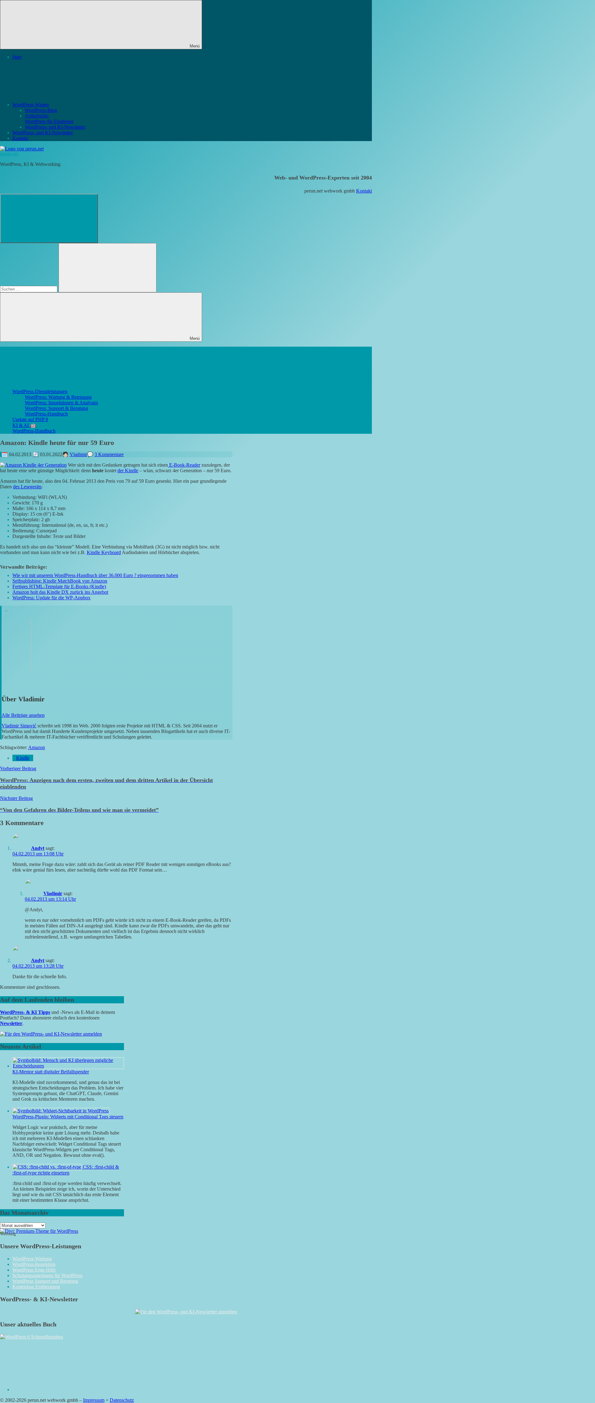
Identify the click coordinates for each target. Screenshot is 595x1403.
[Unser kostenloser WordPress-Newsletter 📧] (186, 1311)
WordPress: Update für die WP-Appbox (51, 597)
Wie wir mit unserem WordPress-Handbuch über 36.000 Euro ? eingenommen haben (95, 575)
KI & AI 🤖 (24, 425)
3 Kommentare (109, 454)
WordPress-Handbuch (46, 413)
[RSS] (58, 1389)
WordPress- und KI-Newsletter (55, 127)
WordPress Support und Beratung (45, 1281)
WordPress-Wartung (32, 1258)
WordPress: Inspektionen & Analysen (61, 402)
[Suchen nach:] (29, 288)
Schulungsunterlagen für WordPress (47, 1275)
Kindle (22, 758)
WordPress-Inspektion (33, 1264)
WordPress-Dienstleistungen (40, 391)
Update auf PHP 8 (30, 419)
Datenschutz (122, 1400)
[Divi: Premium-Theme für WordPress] (39, 1231)
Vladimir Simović (19, 725)
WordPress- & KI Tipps (25, 1012)
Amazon (36, 747)
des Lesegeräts (27, 486)
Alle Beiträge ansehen (23, 715)
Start (16, 57)
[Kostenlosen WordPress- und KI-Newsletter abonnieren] (51, 1034)
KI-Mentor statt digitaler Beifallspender (50, 1071)
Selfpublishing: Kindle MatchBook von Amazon (59, 581)
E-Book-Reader (184, 465)
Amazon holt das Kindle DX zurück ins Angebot (60, 592)
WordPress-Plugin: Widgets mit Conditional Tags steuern (67, 1116)
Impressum (93, 1400)
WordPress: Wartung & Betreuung (58, 397)
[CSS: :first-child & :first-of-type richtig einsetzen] (47, 1167)
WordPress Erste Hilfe (34, 1269)
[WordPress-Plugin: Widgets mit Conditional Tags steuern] (60, 1110)
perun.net (9, 153)
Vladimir (78, 454)
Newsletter (11, 1023)
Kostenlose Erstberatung (36, 1286)
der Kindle (127, 470)
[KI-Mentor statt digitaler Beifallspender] (68, 1065)
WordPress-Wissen (30, 104)
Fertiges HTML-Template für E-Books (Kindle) (59, 586)
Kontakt (20, 138)
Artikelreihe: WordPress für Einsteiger (49, 118)
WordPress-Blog (41, 110)
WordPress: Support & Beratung (56, 408)
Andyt (37, 848)
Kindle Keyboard (104, 552)
